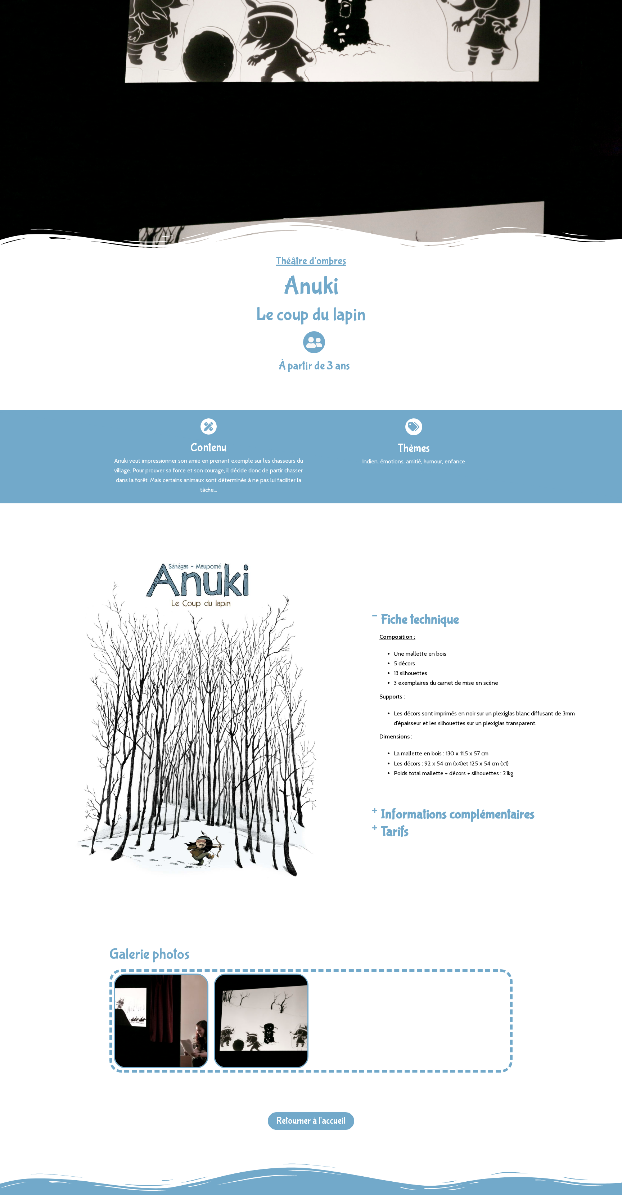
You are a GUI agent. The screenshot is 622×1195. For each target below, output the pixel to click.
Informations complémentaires (458, 814)
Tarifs (395, 832)
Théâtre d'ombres (311, 261)
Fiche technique (420, 620)
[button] (311, 1121)
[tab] (481, 619)
